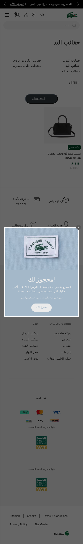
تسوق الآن (41, 307)
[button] (78, 227)
